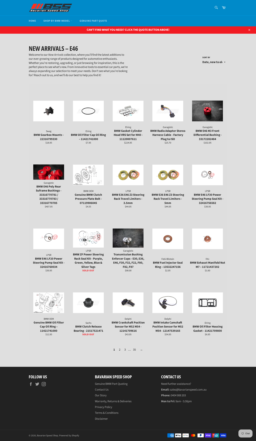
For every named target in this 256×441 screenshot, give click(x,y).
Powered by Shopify (69, 435)
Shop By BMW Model (57, 21)
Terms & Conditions (106, 413)
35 (134, 350)
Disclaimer (101, 419)
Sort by (206, 57)
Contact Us (101, 390)
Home (32, 21)
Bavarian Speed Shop (47, 435)
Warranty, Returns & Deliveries (113, 401)
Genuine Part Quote (93, 21)
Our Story (101, 395)
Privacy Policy (103, 407)
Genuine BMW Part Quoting (111, 384)
